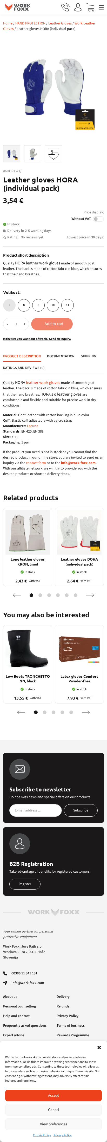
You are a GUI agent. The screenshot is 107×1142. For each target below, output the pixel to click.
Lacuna (32, 426)
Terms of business (71, 1025)
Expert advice (13, 1035)
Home (7, 23)
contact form (36, 463)
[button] (99, 1047)
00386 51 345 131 (24, 973)
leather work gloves (43, 382)
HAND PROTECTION (30, 23)
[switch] (98, 219)
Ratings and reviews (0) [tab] (24, 368)
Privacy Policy (63, 1135)
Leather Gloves (60, 23)
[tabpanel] (53, 428)
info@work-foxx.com (78, 463)
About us (10, 996)
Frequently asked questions (24, 1025)
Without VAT (81, 218)
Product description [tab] (22, 356)
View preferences (53, 1124)
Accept (53, 1095)
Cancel (53, 1110)
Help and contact (16, 1016)
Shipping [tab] (88, 356)
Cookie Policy (42, 1135)
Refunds (63, 1006)
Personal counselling (19, 1006)
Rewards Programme (73, 1035)
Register (25, 884)
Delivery (63, 996)
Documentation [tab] (61, 356)
